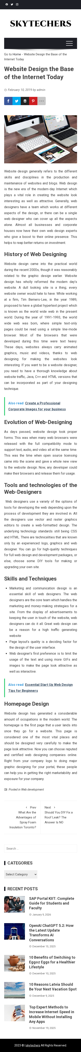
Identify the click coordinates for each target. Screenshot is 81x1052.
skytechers (33, 1045)
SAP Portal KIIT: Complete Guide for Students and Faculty (51, 903)
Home (17, 54)
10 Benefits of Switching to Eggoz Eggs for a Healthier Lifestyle (52, 962)
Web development (32, 789)
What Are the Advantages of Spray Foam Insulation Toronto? (22, 817)
